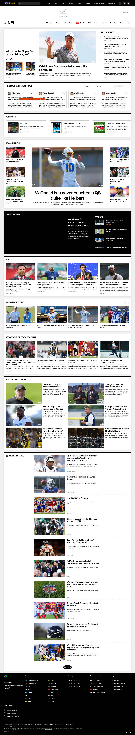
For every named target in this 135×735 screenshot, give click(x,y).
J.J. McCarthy (79, 93)
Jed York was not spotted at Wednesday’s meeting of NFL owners (83, 562)
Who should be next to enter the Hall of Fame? (52, 430)
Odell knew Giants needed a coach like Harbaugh (63, 68)
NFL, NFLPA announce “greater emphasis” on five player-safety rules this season (83, 647)
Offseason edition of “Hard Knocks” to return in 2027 (82, 520)
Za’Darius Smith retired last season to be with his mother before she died (114, 284)
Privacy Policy (46, 724)
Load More (67, 667)
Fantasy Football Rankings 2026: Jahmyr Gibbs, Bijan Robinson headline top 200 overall (20, 362)
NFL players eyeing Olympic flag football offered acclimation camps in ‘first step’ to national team (116, 73)
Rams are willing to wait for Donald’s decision (119, 200)
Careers (10, 724)
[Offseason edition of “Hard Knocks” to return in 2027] (49, 526)
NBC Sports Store (27, 724)
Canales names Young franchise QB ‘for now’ (50, 361)
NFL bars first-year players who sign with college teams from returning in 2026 (82, 584)
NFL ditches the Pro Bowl (77, 498)
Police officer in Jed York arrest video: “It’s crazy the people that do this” (82, 284)
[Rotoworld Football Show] (99, 127)
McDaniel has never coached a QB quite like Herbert (67, 195)
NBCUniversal (12, 726)
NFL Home (49, 23)
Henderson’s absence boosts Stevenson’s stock (111, 361)
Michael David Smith (108, 40)
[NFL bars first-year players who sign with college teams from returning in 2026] (49, 589)
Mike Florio (106, 55)
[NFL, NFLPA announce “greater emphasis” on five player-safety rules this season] (49, 652)
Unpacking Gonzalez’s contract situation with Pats (14, 201)
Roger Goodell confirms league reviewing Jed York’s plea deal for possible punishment (18, 284)
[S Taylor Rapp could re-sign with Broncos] (49, 484)
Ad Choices (39, 724)
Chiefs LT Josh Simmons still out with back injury (83, 604)
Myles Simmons (70, 555)
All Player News (118, 86)
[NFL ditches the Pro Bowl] (49, 505)
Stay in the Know (8, 682)
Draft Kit (80, 23)
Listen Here (23, 132)
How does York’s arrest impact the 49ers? (14, 161)
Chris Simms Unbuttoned (73, 123)
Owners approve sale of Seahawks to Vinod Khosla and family (83, 625)
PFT (89, 23)
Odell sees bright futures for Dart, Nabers (119, 161)
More (121, 23)
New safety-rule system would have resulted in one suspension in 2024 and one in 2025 (115, 52)
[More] (120, 3)
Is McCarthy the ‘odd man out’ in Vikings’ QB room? (14, 181)
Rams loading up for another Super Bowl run (52, 407)
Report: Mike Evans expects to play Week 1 (116, 67)
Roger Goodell (48, 93)
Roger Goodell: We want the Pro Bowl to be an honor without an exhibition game (116, 60)
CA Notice (63, 724)
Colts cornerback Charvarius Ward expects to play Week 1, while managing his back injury (82, 458)
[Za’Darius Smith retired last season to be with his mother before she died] (114, 271)
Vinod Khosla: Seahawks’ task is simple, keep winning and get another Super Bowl (116, 37)
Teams (58, 23)
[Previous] (31, 59)
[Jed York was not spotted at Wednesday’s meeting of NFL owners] (49, 568)
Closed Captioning (16, 724)
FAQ (22, 724)
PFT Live (23, 123)
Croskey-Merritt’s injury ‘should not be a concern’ (83, 361)
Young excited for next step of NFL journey (115, 385)
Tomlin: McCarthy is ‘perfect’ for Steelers (51, 385)
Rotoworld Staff (9, 371)
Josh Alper (102, 293)
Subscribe (7, 688)
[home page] (10, 3)
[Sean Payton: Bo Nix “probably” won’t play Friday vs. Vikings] (49, 547)
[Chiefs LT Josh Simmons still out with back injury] (49, 610)
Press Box (34, 724)
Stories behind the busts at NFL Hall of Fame (117, 430)
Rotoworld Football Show (116, 123)
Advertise (6, 724)
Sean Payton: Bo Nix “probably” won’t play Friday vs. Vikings (80, 541)
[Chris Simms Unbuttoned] (56, 127)
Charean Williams (107, 63)
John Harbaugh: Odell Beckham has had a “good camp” (50, 284)
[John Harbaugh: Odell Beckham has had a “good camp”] (52, 271)
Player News (68, 23)
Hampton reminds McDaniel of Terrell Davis (51, 326)
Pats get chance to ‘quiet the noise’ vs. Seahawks (116, 407)
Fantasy (104, 23)
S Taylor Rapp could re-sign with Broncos (81, 478)
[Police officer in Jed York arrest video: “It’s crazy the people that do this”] (83, 271)
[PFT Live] (13, 127)
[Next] (34, 59)
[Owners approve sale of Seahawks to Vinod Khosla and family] (49, 631)
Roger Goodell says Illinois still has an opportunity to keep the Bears (115, 45)
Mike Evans (15, 93)
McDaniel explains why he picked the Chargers (19, 326)
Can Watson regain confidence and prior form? (118, 181)
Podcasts (112, 23)
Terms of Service (69, 724)
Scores (96, 23)
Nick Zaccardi (107, 77)
